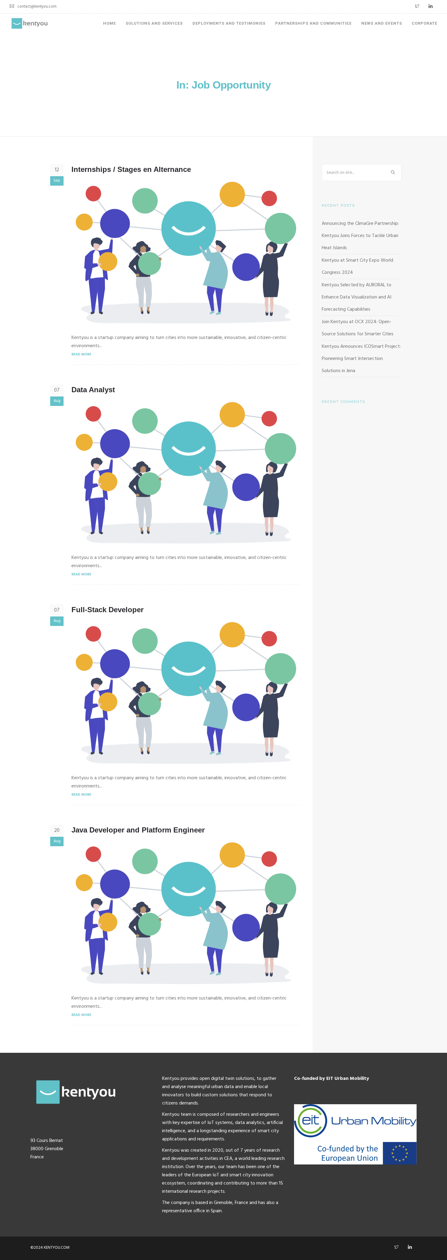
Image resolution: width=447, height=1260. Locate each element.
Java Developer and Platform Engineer (138, 830)
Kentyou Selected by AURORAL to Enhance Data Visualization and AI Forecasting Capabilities (356, 297)
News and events (381, 23)
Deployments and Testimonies (228, 23)
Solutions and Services (154, 23)
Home (109, 23)
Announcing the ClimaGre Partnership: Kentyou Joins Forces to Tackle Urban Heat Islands (360, 236)
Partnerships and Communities (313, 23)
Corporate (424, 23)
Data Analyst (93, 390)
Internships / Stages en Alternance (131, 169)
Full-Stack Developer (107, 610)
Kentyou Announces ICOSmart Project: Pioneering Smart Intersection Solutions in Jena (361, 359)
